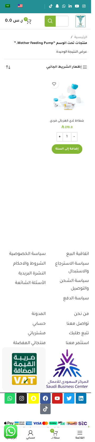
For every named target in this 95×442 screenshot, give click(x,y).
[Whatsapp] (9, 398)
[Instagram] (21, 398)
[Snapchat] (33, 398)
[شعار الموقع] (80, 21)
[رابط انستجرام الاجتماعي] (84, 7)
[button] (67, 149)
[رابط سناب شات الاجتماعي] (57, 7)
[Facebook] (45, 398)
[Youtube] (57, 398)
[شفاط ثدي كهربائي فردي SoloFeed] (67, 96)
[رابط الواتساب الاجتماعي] (64, 7)
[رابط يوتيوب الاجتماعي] (77, 7)
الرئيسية (80, 37)
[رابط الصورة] (67, 369)
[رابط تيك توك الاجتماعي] (51, 7)
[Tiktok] (45, 409)
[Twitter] (69, 398)
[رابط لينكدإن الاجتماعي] (70, 7)
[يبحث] (50, 21)
